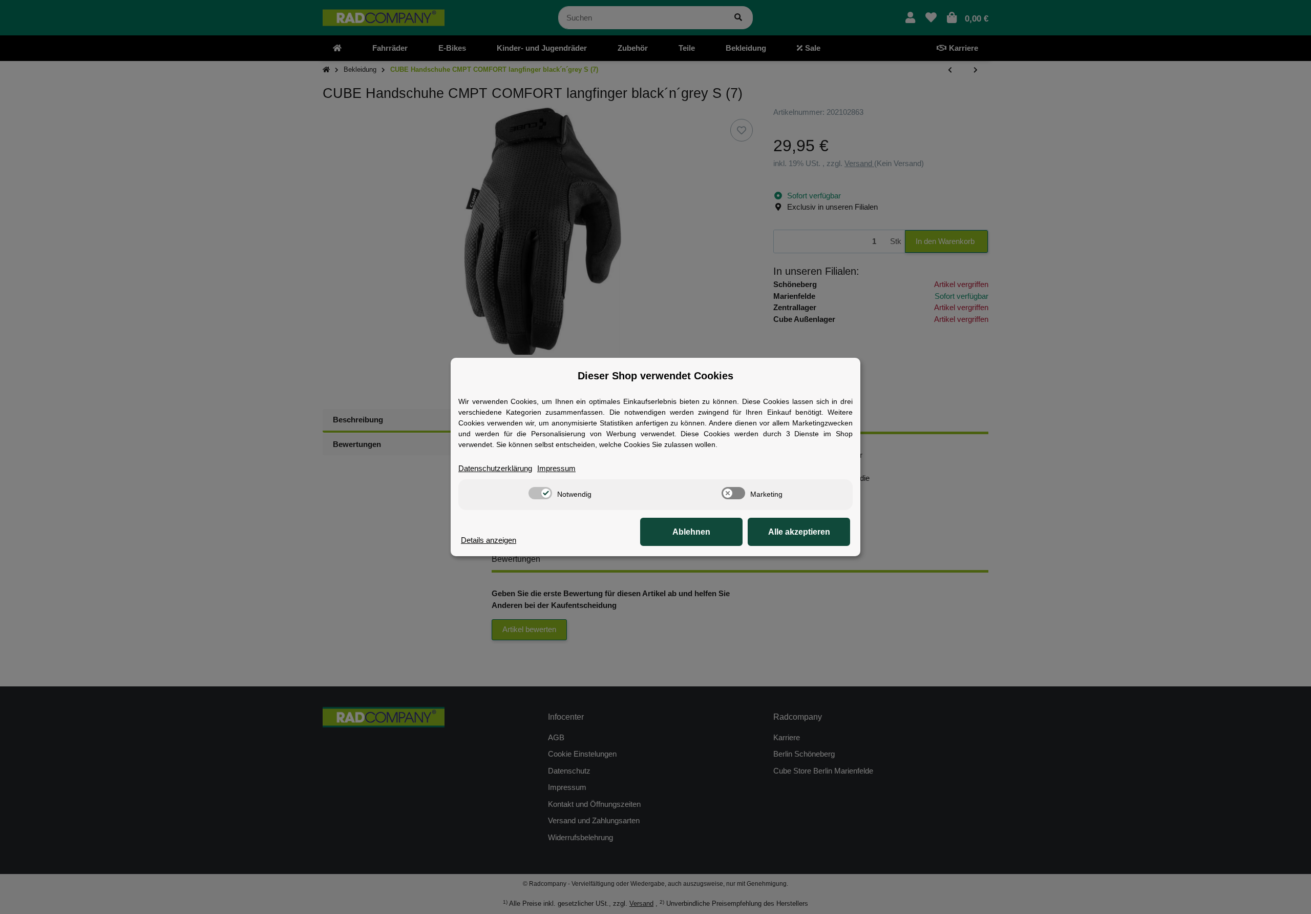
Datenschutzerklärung (495, 468)
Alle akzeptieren (799, 531)
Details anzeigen (488, 540)
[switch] (540, 493)
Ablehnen (691, 531)
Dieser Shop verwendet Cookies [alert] (655, 375)
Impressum (556, 468)
